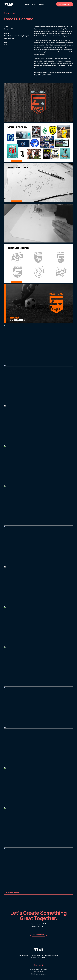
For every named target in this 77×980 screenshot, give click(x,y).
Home (27, 4)
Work (34, 4)
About (41, 4)
